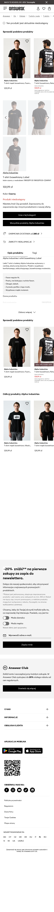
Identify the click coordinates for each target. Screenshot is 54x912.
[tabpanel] (27, 286)
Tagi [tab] (34, 252)
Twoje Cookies (10, 818)
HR (25, 837)
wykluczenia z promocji (12, 604)
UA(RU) (21, 841)
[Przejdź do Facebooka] (6, 790)
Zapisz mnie (27, 644)
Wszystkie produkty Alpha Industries (27, 223)
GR (20, 837)
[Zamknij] (46, 2)
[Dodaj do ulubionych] (27, 41)
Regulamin (8, 806)
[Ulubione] (44, 8)
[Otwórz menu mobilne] (5, 8)
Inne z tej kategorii (27, 215)
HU (31, 837)
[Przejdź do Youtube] (19, 790)
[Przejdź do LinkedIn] (32, 790)
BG (4, 837)
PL (40, 837)
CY (10, 837)
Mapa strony (9, 823)
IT (35, 837)
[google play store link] (13, 750)
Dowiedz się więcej (27, 688)
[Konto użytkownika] (38, 8)
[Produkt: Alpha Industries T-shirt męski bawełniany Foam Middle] (16, 58)
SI (4, 841)
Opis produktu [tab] (15, 252)
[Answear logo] (17, 8)
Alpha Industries (10, 172)
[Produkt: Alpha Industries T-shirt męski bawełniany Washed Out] (16, 421)
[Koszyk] (49, 8)
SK (9, 841)
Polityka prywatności (13, 800)
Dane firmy (8, 812)
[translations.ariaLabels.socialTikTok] (25, 790)
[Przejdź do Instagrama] (13, 790)
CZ (15, 837)
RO (45, 837)
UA (14, 841)
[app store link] (35, 750)
